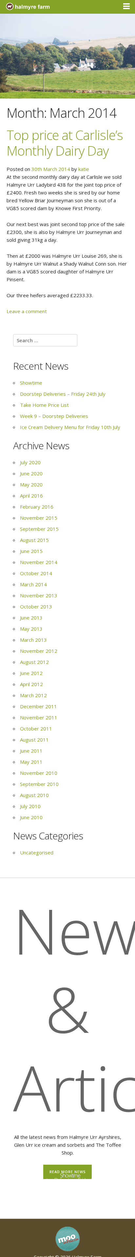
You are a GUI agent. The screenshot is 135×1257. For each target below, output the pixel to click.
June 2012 (31, 673)
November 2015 (38, 517)
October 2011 (36, 728)
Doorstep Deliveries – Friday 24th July (63, 394)
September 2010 (39, 784)
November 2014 (38, 562)
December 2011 (38, 706)
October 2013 (36, 606)
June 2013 (31, 617)
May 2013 (31, 628)
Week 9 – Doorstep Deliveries (54, 416)
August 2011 (34, 739)
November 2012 (38, 651)
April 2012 (31, 684)
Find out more (70, 1205)
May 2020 (31, 484)
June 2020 (31, 473)
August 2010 (34, 795)
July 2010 (30, 806)
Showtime (31, 382)
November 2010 (38, 773)
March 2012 (33, 695)
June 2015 (31, 551)
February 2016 (36, 506)
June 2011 (31, 750)
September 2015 (39, 529)
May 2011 (31, 762)
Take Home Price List (44, 405)
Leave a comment (27, 311)
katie (83, 169)
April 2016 (31, 495)
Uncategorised (36, 852)
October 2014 (36, 573)
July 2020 (30, 462)
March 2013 (33, 639)
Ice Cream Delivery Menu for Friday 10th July (70, 427)
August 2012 (34, 662)
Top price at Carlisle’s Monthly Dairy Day (65, 143)
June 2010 (31, 817)
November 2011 (38, 717)
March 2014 (33, 584)
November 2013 (38, 595)
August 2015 (34, 540)
